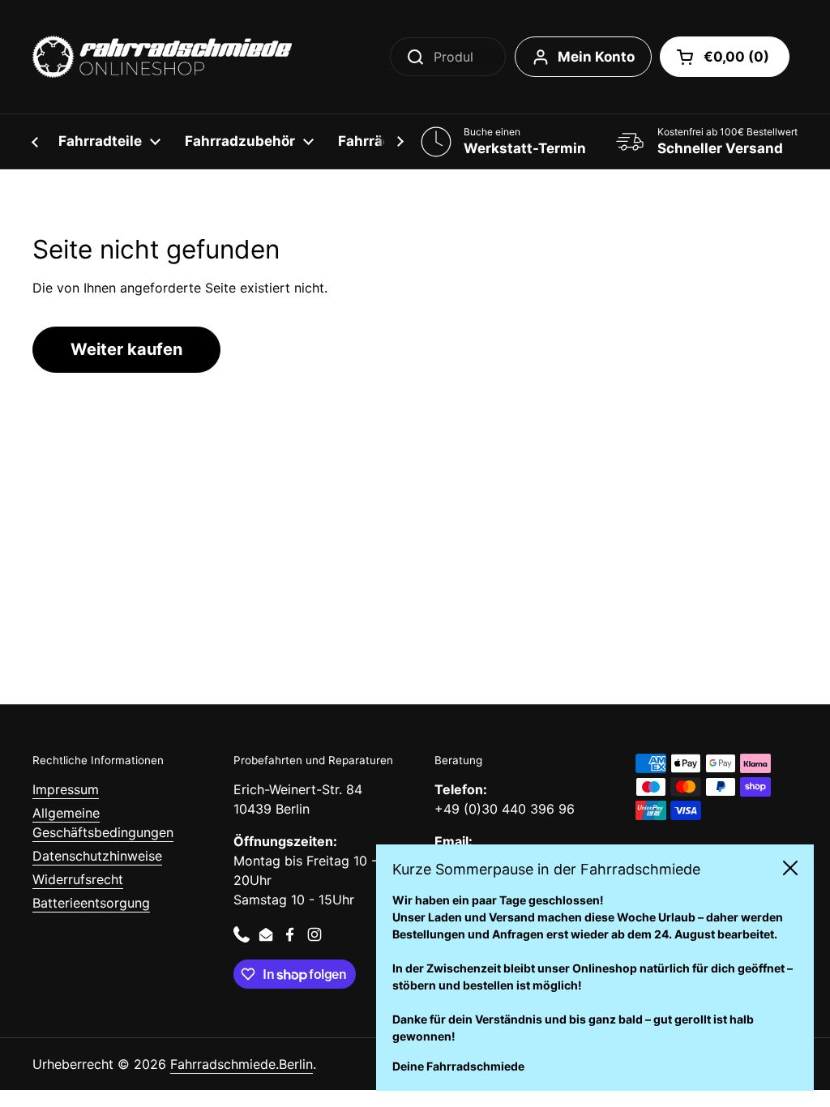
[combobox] (448, 56)
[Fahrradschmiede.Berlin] (162, 56)
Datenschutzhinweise (97, 856)
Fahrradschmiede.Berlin (241, 1064)
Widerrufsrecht (77, 879)
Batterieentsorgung (91, 903)
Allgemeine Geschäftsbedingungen (102, 822)
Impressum (65, 789)
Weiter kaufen (126, 349)
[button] (724, 56)
